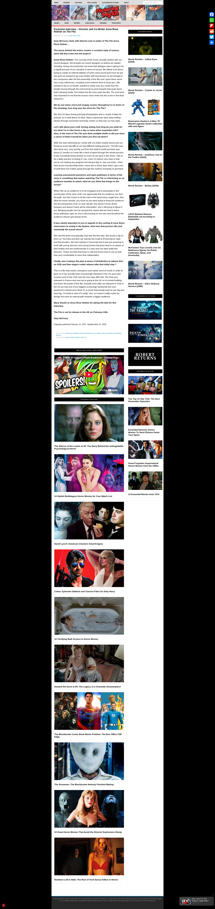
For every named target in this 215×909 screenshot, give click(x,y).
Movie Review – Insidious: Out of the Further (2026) (145, 156)
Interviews (117, 333)
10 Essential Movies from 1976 (143, 494)
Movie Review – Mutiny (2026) (143, 186)
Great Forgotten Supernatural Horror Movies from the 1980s (143, 464)
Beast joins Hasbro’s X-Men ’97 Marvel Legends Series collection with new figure (145, 123)
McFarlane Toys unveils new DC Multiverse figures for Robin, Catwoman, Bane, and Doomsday (144, 251)
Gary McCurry (107, 333)
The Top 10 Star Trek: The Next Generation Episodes (144, 400)
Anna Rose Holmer (73, 337)
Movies (58, 335)
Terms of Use (113, 900)
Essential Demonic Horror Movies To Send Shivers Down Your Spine (144, 432)
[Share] (212, 42)
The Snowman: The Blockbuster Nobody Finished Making (84, 784)
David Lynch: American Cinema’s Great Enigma (78, 544)
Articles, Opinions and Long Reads (79, 333)
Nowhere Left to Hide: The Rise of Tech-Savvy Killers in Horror (86, 880)
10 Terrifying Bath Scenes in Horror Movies (76, 639)
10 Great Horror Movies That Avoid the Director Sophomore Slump (88, 832)
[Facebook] (212, 14)
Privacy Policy (124, 900)
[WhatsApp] (212, 20)
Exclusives (96, 333)
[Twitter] (212, 37)
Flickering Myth (107, 12)
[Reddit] (212, 31)
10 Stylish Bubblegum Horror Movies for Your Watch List (83, 496)
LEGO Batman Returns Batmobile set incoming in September (141, 216)
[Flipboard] (212, 25)
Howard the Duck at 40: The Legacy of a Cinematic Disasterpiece (87, 687)
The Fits (83, 337)
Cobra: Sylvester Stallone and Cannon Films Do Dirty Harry (84, 591)
